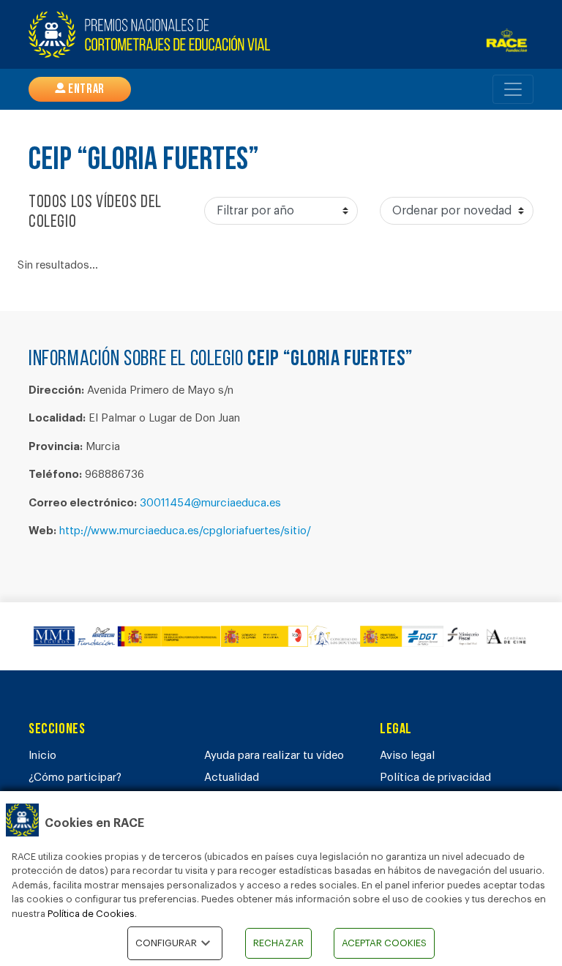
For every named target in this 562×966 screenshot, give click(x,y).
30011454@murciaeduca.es (210, 503)
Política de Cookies (91, 913)
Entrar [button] (85, 90)
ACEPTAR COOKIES (384, 943)
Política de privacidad (435, 777)
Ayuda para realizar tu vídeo (274, 755)
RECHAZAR (278, 943)
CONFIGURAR (166, 943)
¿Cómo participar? (75, 777)
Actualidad (231, 777)
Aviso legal (407, 755)
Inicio (42, 755)
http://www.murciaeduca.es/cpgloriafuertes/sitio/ (185, 530)
